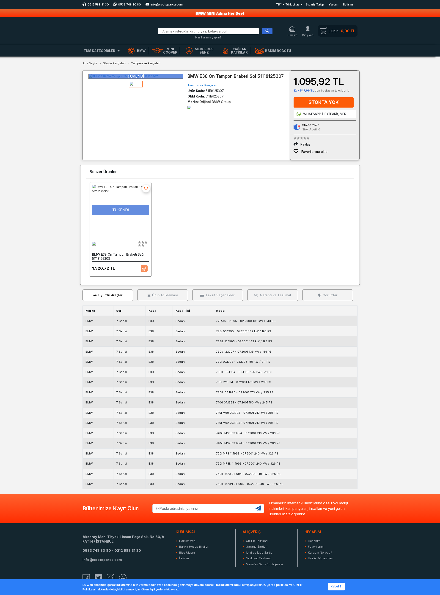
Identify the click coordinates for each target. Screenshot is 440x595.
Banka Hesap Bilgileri (194, 546)
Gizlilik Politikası (257, 541)
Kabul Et (336, 586)
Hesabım (314, 541)
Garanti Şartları (256, 546)
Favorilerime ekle (313, 152)
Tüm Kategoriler (99, 51)
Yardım (333, 4)
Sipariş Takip (315, 4)
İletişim (348, 4)
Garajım (292, 35)
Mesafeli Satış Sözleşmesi (264, 564)
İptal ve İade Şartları (260, 552)
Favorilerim (316, 546)
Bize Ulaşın (187, 552)
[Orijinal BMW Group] (189, 107)
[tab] (107, 295)
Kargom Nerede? (320, 552)
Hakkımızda (187, 541)
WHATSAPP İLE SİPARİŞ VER (324, 114)
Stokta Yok (323, 102)
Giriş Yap (308, 35)
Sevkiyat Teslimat (258, 558)
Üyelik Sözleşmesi (320, 558)
